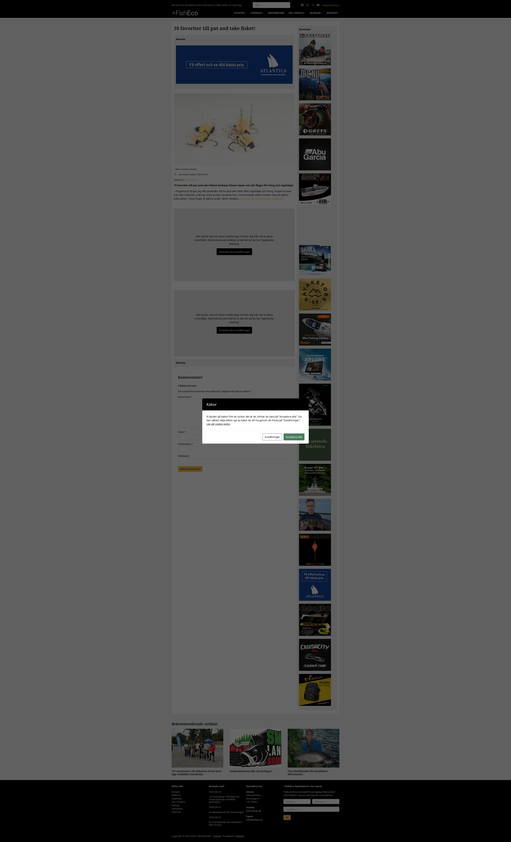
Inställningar (272, 437)
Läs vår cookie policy (218, 424)
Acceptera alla (294, 437)
